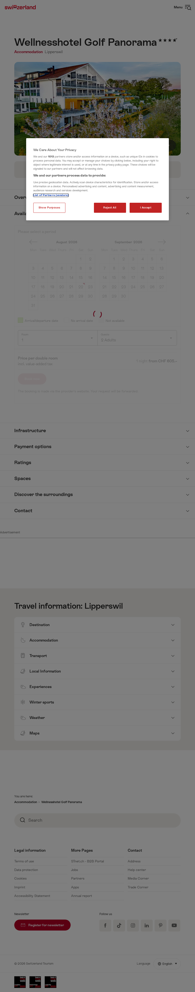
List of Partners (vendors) (50, 195)
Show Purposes (49, 207)
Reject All (110, 207)
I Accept (145, 207)
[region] (97, 179)
